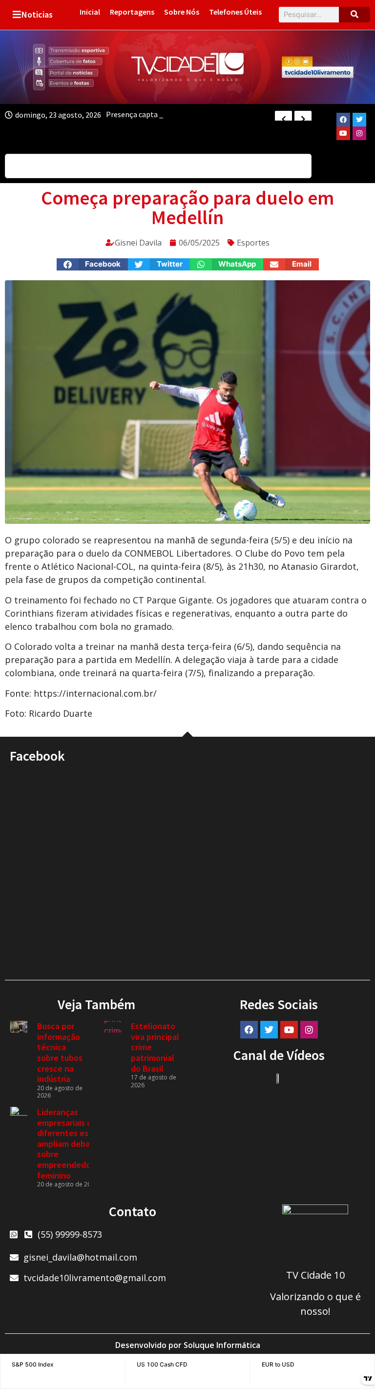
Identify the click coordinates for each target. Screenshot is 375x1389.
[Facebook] (343, 119)
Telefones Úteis (235, 12)
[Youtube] (343, 133)
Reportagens (132, 12)
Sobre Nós (181, 12)
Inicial (90, 12)
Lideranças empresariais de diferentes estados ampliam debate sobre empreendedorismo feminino (74, 1143)
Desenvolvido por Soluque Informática (187, 1345)
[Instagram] (359, 133)
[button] (92, 264)
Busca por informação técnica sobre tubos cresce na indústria (60, 1052)
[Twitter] (359, 119)
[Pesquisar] (354, 14)
